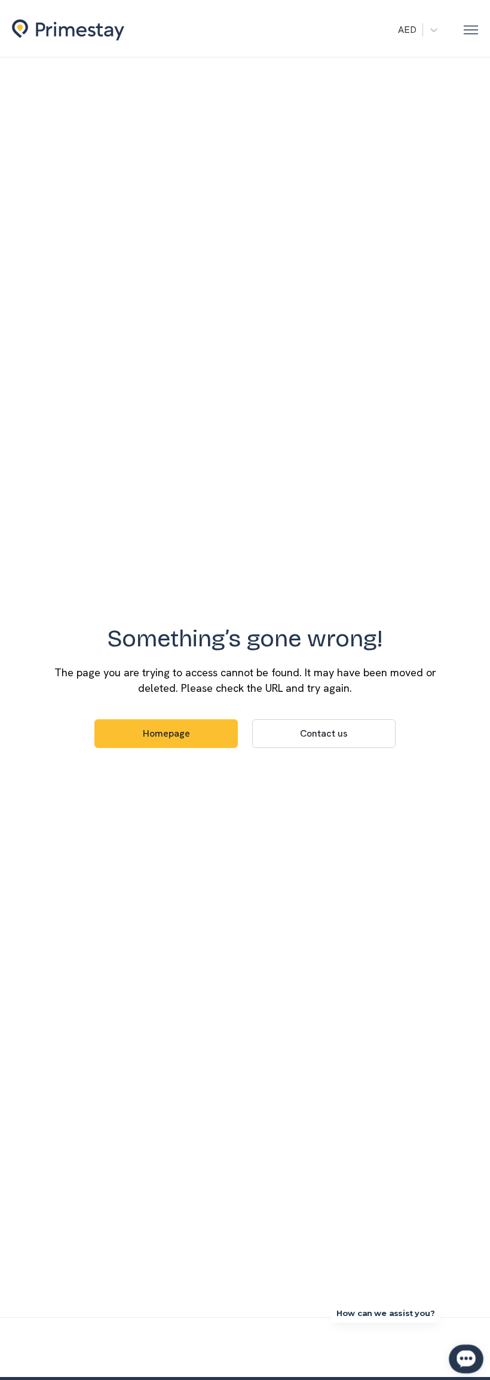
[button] (471, 30)
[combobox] (399, 30)
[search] (385, 29)
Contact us (324, 733)
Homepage (166, 733)
